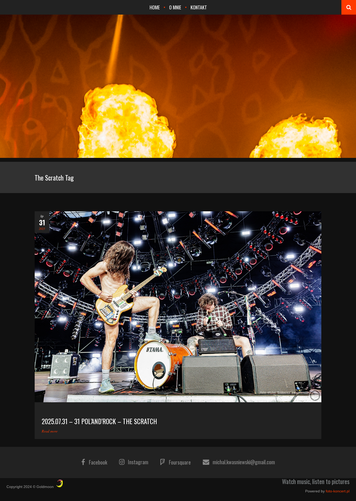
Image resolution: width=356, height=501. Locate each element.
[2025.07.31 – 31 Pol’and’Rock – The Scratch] (178, 306)
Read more (50, 431)
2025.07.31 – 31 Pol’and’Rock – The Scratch (99, 421)
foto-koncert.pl (337, 491)
